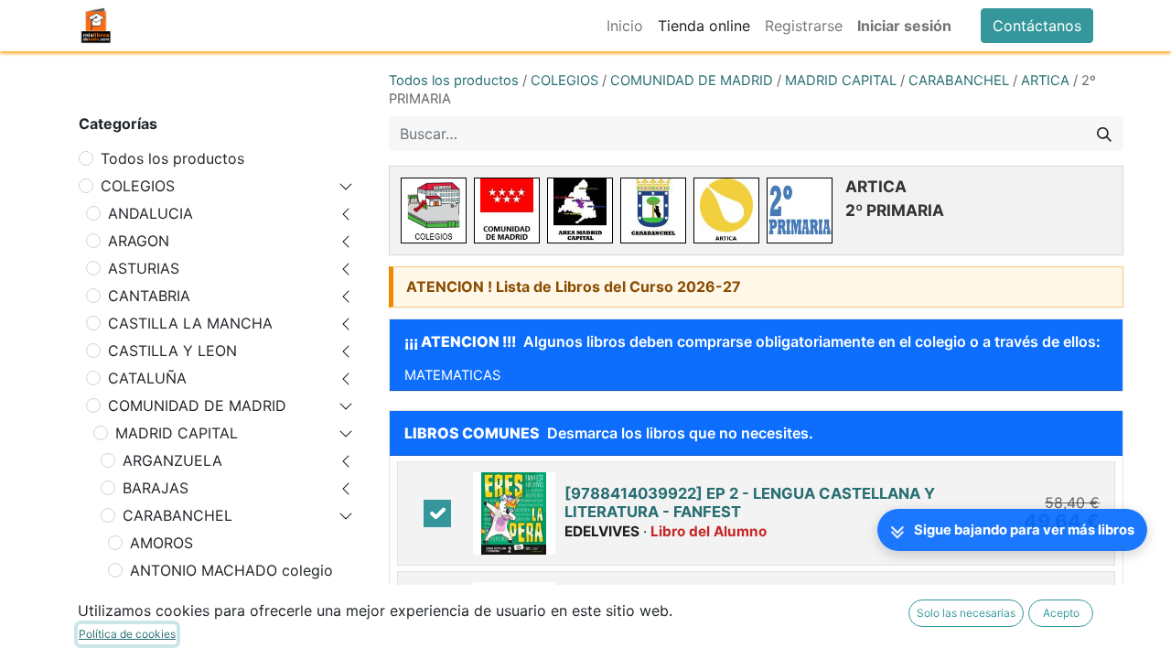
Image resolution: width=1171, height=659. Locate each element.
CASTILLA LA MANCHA (190, 323)
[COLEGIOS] (434, 210)
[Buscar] (1104, 133)
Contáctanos (1037, 25)
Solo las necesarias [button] (966, 613)
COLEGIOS (138, 186)
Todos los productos (172, 158)
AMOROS (161, 543)
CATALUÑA (147, 378)
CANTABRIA (149, 295)
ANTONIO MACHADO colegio (231, 570)
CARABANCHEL (177, 515)
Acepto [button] (1061, 613)
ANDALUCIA (150, 213)
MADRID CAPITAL (176, 433)
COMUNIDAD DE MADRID (197, 405)
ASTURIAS (143, 268)
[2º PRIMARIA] (800, 210)
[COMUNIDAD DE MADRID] (507, 210)
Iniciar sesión (904, 25)
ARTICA (1045, 80)
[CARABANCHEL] (653, 210)
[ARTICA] (726, 210)
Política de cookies (127, 634)
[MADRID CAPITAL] (580, 210)
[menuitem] (624, 25)
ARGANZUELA (172, 460)
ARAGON (138, 241)
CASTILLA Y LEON (172, 350)
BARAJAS (155, 488)
